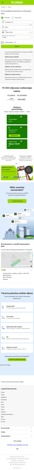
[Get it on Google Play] (13, 445)
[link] (17, 210)
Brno (2, 402)
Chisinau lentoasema (7, 414)
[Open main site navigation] (2, 2)
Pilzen (3, 407)
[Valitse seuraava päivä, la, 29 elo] (31, 32)
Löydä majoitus (8, 42)
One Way (7, 17)
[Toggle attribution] (31, 266)
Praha (2, 395)
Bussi (9, 7)
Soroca (3, 419)
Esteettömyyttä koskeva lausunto (17, 462)
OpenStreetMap (26, 266)
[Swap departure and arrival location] (30, 24)
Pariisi (2, 392)
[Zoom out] (31, 256)
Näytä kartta (14, 135)
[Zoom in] (31, 254)
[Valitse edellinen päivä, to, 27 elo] (28, 32)
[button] (17, 22)
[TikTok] (18, 453)
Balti (2, 417)
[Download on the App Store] (23, 445)
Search (17, 46)
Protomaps (19, 266)
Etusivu (3, 7)
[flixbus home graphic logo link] (17, 2)
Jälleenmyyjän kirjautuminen (17, 456)
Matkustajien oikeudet (23, 458)
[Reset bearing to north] (31, 258)
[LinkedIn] (17, 453)
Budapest (4, 397)
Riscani (3, 421)
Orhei (2, 409)
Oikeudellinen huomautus (17, 460)
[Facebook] (16, 453)
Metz (2, 404)
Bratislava (4, 399)
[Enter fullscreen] (31, 261)
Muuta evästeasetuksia (19, 464)
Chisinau (3, 412)
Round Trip (18, 17)
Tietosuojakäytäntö (11, 458)
